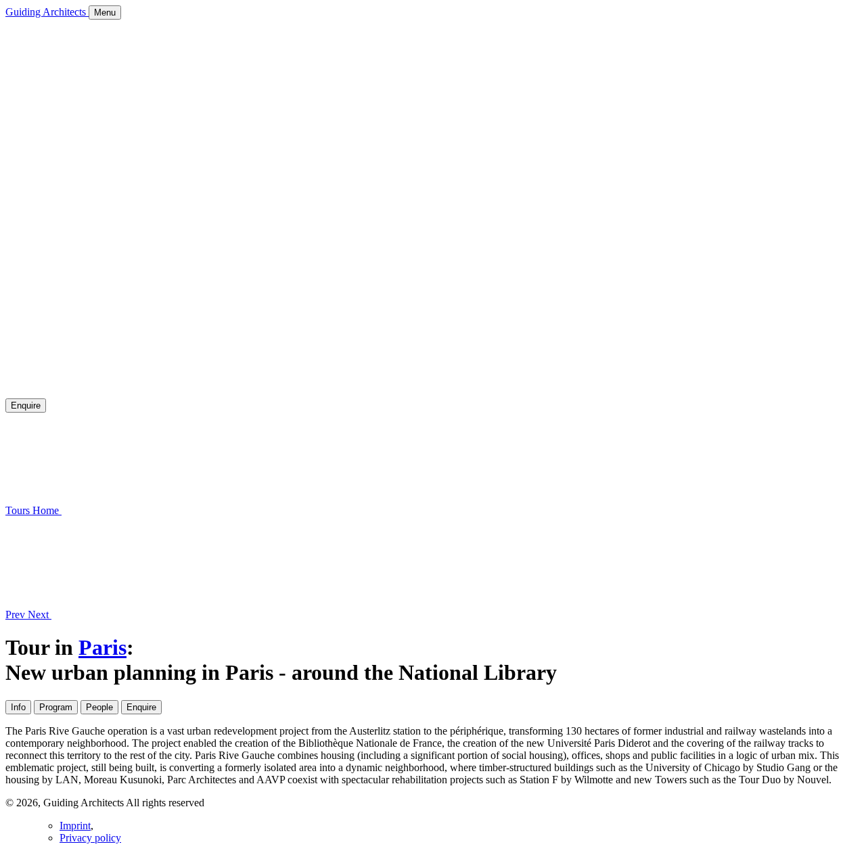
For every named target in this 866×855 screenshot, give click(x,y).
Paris (102, 647)
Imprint (75, 825)
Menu (105, 12)
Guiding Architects (47, 12)
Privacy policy (90, 838)
